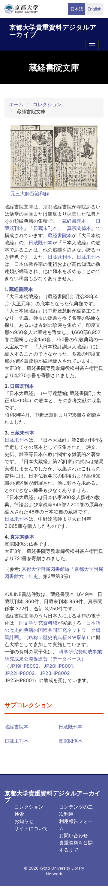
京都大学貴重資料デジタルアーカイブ (53, 29)
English (94, 8)
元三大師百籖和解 (29, 193)
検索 (19, 814)
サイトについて (31, 828)
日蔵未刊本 (45, 228)
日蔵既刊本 (40, 242)
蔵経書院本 (74, 221)
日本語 (76, 8)
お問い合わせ (73, 835)
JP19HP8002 (24, 666)
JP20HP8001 (58, 666)
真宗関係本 (79, 228)
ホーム (16, 104)
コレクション (47, 104)
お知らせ (24, 821)
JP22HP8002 (19, 673)
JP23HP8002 (55, 673)
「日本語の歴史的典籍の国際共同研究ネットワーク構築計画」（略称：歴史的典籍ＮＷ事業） (52, 630)
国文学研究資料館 (38, 623)
